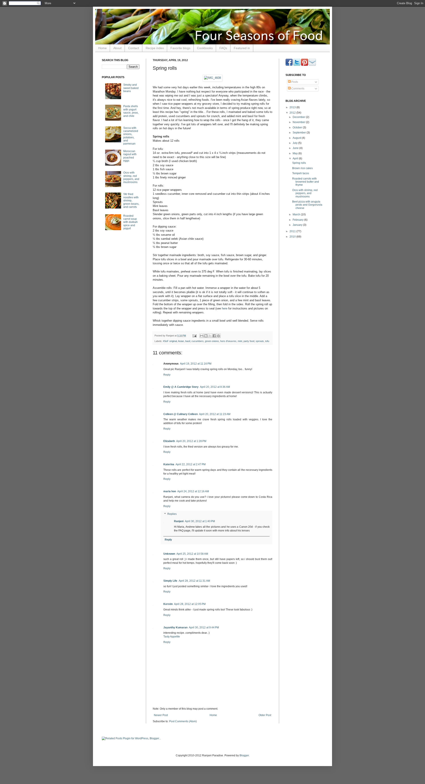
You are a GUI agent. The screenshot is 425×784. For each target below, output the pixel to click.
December (299, 117)
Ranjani (179, 521)
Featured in (242, 48)
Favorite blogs (180, 48)
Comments (297, 88)
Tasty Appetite (171, 636)
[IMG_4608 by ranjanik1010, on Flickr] (212, 77)
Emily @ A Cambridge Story (181, 386)
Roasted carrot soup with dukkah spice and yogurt (130, 222)
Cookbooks (205, 48)
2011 (293, 231)
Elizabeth (169, 441)
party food (248, 341)
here (224, 308)
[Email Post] (194, 335)
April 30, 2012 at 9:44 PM (204, 627)
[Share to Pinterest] (218, 336)
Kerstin (168, 604)
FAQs (223, 48)
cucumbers (197, 341)
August (297, 137)
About (117, 48)
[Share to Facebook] (214, 336)
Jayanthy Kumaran (175, 627)
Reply (166, 374)
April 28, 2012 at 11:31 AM (194, 580)
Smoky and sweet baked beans (131, 88)
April (296, 158)
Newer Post (161, 715)
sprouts (260, 341)
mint (240, 341)
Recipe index (155, 48)
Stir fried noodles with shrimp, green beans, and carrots (131, 201)
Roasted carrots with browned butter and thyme (305, 182)
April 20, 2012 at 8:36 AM (215, 386)
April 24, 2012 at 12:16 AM (193, 491)
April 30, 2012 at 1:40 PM (200, 521)
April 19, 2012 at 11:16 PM (195, 363)
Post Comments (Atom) (183, 721)
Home (102, 48)
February (298, 219)
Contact (133, 48)
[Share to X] (210, 336)
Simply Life (170, 580)
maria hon (169, 491)
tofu (267, 341)
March (297, 214)
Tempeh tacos (300, 173)
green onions (212, 341)
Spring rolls (299, 162)
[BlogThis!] (206, 336)
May (295, 153)
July (295, 143)
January (298, 224)
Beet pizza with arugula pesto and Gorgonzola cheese (307, 205)
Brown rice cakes (302, 168)
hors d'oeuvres (228, 341)
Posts (294, 81)
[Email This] (201, 336)
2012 (293, 112)
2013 (293, 107)
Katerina (168, 464)
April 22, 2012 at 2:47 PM (191, 464)
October (298, 127)
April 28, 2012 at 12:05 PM (190, 604)
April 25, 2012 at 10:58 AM (192, 553)
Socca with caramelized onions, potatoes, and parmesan (130, 135)
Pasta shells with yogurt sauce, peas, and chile (131, 111)
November (299, 122)
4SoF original (170, 341)
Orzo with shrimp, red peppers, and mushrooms (131, 177)
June (296, 148)
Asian (181, 341)
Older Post (265, 715)
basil (187, 341)
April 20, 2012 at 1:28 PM (191, 441)
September (300, 132)
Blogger (244, 755)
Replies (172, 514)
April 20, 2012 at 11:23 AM (214, 414)
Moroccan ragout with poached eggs (130, 156)
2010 (293, 236)
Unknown (169, 553)
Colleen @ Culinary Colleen (180, 414)
